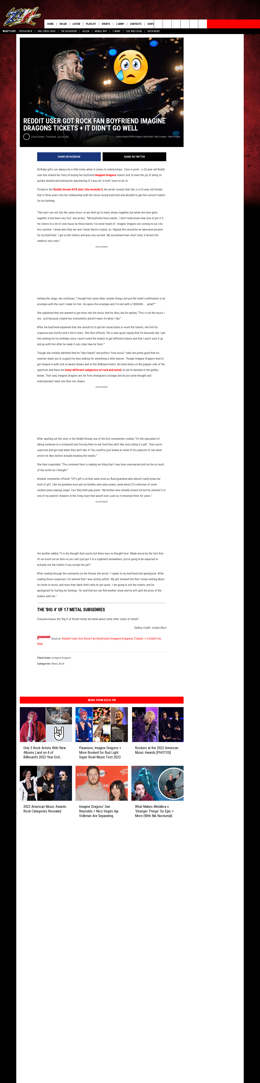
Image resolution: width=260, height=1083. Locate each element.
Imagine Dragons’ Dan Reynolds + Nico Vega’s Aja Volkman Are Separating (98, 811)
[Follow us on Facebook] (176, 24)
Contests (135, 24)
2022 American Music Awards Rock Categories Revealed (44, 808)
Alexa (85, 31)
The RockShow (69, 31)
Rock (61, 663)
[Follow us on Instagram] (185, 24)
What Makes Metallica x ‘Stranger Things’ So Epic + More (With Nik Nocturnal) (154, 811)
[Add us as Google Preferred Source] (167, 24)
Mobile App (101, 31)
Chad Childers (37, 136)
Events (106, 24)
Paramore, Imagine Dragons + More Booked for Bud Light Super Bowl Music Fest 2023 (100, 752)
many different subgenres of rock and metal (93, 370)
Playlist (91, 24)
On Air (63, 24)
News (55, 663)
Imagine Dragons (105, 175)
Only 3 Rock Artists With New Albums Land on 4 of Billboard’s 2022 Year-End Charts (44, 752)
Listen (76, 24)
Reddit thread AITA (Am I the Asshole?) (78, 189)
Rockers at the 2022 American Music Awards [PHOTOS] (156, 750)
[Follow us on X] (202, 24)
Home (50, 24)
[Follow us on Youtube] (193, 24)
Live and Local (134, 31)
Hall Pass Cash (46, 31)
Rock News (154, 31)
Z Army (116, 31)
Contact (152, 24)
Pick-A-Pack (25, 31)
